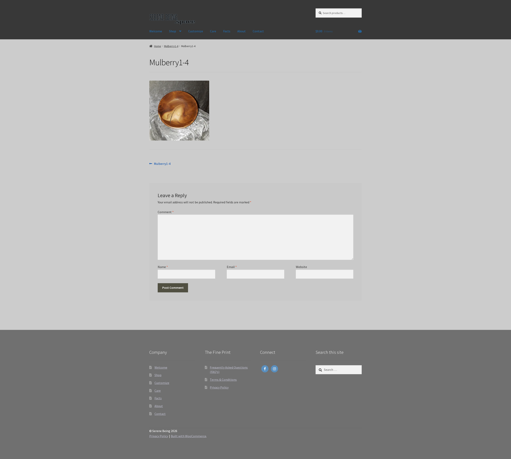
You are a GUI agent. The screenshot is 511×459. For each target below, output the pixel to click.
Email (232, 267)
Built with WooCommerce (188, 436)
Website (301, 267)
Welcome (155, 31)
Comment (166, 212)
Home (157, 46)
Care (213, 31)
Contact (258, 31)
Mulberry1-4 (171, 46)
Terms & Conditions (223, 380)
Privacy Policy (219, 387)
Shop (172, 31)
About (241, 31)
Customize (195, 31)
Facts (226, 31)
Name (163, 267)
